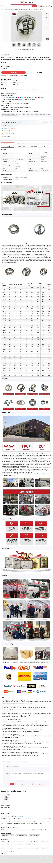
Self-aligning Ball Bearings (19, 821)
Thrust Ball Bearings (18, 818)
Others (40, 823)
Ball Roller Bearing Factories (32, 841)
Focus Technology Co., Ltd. (18, 857)
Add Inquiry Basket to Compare (27, 49)
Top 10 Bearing (35, 848)
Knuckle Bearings (29, 818)
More (2, 853)
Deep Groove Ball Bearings (31, 823)
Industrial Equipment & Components (11, 9)
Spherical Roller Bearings (19, 823)
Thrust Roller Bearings (5, 821)
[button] (47, 146)
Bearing (20, 9)
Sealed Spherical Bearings (35, 835)
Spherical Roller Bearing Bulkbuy (8, 851)
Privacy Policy (45, 857)
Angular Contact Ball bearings (45, 818)
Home (2, 9)
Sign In (3, 138)
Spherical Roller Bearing (27, 9)
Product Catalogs (19, 816)
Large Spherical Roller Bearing (23, 848)
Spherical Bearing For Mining (8, 835)
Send (12, 784)
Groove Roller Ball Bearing (18, 844)
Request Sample (23, 75)
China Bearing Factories (7, 841)
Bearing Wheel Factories (19, 841)
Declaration (40, 857)
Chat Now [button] (40, 72)
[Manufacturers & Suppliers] (26, 2)
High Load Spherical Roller (21, 835)
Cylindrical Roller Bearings (6, 823)
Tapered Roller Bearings (44, 821)
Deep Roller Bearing (6, 844)
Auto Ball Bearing (44, 841)
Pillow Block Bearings (30, 821)
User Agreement (34, 857)
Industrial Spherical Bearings (38, 9)
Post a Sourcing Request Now (38, 784)
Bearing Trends (44, 848)
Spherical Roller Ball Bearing (31, 844)
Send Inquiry (14, 72)
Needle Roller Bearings (5, 818)
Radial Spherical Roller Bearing (8, 848)
